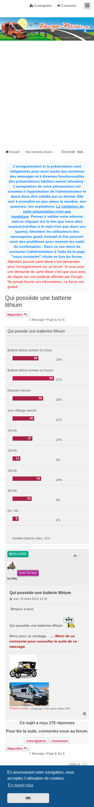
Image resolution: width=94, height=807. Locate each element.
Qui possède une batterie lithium (38, 301)
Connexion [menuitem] (68, 6)
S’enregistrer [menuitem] (43, 6)
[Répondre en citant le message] (75, 555)
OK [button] (28, 798)
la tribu (12, 578)
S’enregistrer (36, 741)
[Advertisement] (47, 99)
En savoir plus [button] (20, 785)
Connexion (59, 741)
